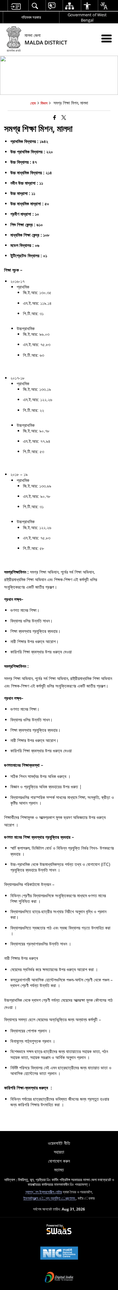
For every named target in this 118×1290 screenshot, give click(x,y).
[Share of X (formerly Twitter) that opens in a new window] (64, 117)
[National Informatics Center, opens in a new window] (59, 1254)
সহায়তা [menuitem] (59, 1152)
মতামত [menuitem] (59, 1170)
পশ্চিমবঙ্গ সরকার (31, 17)
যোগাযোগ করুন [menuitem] (59, 1161)
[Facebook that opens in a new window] (55, 117)
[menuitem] (16, 6)
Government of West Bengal (87, 17)
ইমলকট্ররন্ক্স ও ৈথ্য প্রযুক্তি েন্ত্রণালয (49, 1197)
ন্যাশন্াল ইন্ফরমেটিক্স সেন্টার (43, 1191)
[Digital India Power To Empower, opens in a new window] (59, 1278)
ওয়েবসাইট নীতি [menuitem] (59, 1143)
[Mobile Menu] (106, 38)
